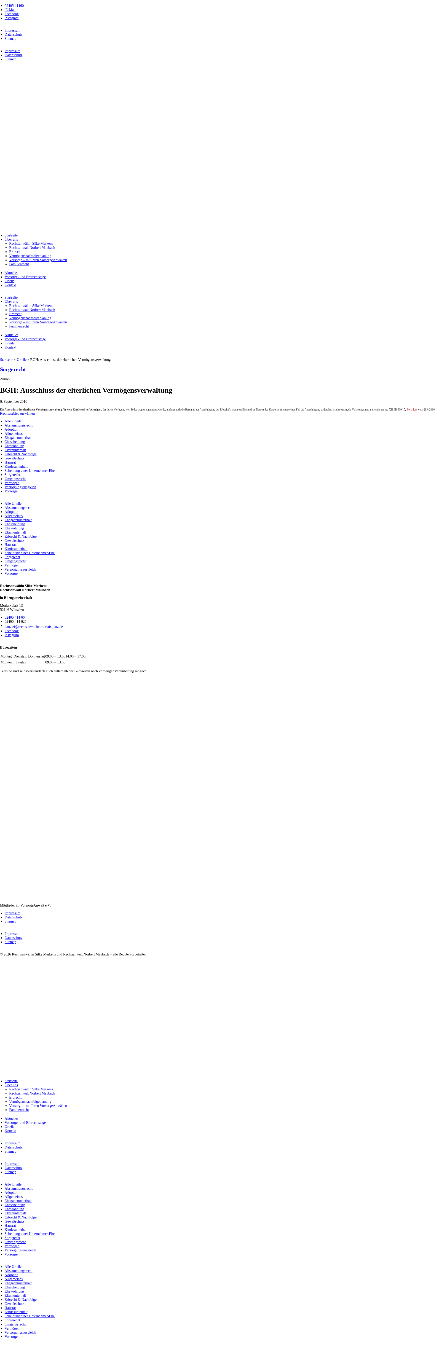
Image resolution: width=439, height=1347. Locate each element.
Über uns (11, 239)
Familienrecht (19, 264)
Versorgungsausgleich (20, 487)
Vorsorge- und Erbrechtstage (25, 277)
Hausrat (10, 462)
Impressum (12, 30)
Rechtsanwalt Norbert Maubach (32, 248)
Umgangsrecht (15, 479)
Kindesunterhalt (16, 466)
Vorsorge (11, 491)
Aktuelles (11, 273)
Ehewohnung (14, 446)
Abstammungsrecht (18, 425)
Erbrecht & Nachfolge (21, 454)
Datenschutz (13, 34)
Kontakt (10, 285)
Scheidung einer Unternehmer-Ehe (30, 470)
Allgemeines (14, 433)
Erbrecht (15, 252)
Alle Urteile (13, 421)
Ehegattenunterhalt (18, 438)
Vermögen (12, 483)
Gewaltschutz (14, 458)
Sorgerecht (13, 369)
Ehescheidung (15, 442)
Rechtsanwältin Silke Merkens (31, 243)
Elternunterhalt (15, 450)
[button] (5, 379)
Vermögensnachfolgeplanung (30, 256)
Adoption (11, 429)
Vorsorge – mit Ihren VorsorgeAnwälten (38, 260)
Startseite (11, 235)
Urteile (9, 281)
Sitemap (10, 38)
